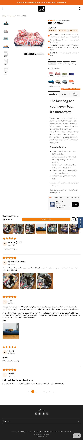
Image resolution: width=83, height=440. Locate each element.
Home (4, 16)
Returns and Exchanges (46, 431)
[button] (11, 281)
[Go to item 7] (74, 229)
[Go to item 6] (63, 229)
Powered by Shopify (41, 436)
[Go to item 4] (41, 229)
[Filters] (73, 219)
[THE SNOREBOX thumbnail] (5, 31)
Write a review (46, 219)
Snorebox (11, 16)
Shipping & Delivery (32, 431)
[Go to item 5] (52, 229)
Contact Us (68, 431)
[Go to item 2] (19, 229)
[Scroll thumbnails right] (78, 228)
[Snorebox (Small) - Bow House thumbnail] (5, 23)
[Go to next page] (54, 391)
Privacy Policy (21, 431)
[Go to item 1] (8, 229)
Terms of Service (58, 431)
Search (14, 431)
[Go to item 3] (30, 229)
